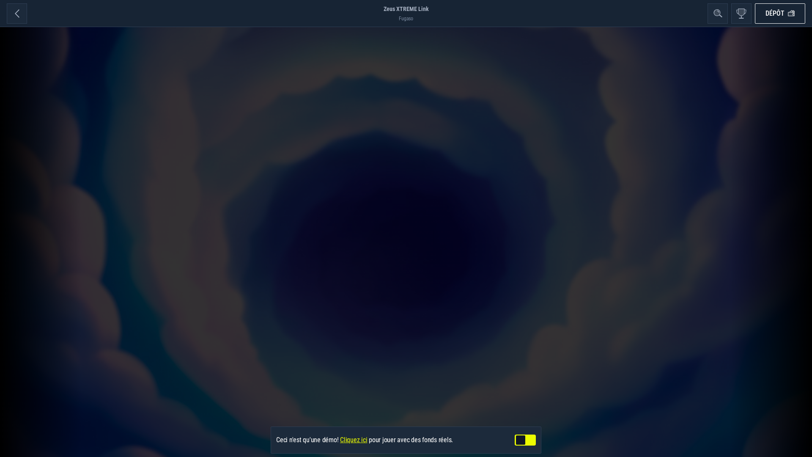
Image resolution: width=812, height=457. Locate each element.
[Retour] (17, 13)
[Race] (741, 13)
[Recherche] (718, 13)
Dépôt (775, 13)
